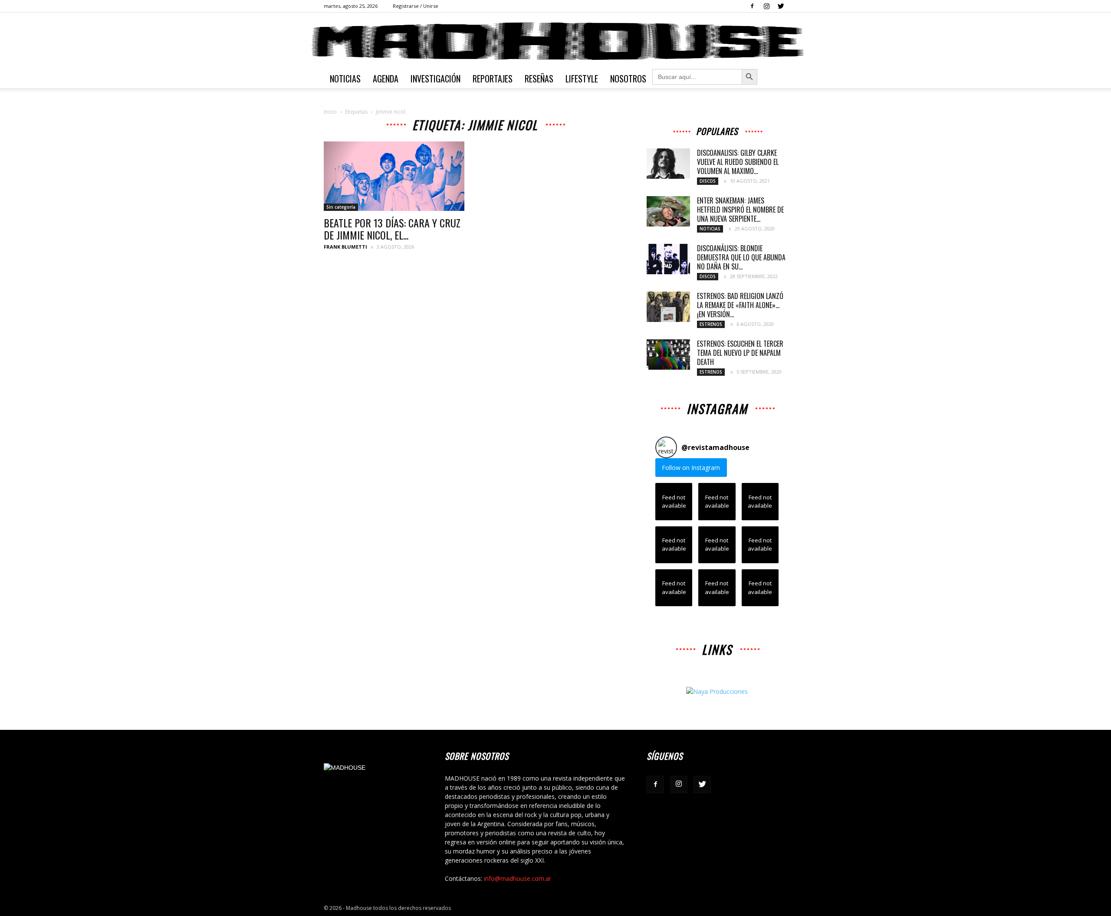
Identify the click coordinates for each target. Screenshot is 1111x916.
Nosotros (628, 78)
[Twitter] (780, 6)
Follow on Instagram (691, 467)
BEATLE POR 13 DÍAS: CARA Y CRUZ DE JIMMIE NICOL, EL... (392, 229)
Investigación (435, 78)
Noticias (345, 78)
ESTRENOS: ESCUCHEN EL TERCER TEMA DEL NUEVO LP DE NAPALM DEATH (740, 352)
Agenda (385, 78)
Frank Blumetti (345, 246)
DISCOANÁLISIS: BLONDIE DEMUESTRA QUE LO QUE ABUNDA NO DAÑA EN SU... (741, 257)
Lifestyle (581, 78)
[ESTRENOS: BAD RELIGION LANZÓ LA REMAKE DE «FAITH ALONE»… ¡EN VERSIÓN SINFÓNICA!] (668, 307)
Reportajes (493, 78)
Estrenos (711, 324)
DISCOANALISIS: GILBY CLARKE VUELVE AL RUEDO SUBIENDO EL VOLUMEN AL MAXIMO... (738, 162)
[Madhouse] (555, 41)
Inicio (330, 111)
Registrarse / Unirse (415, 6)
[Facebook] (752, 6)
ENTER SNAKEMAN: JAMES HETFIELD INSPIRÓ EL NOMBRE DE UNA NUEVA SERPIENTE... (740, 209)
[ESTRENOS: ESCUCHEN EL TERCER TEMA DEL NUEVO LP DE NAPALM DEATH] (668, 354)
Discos (708, 181)
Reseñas (539, 78)
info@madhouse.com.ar (517, 878)
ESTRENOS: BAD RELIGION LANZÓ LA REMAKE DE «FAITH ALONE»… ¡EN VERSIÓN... (740, 305)
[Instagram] (766, 6)
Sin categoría (340, 207)
